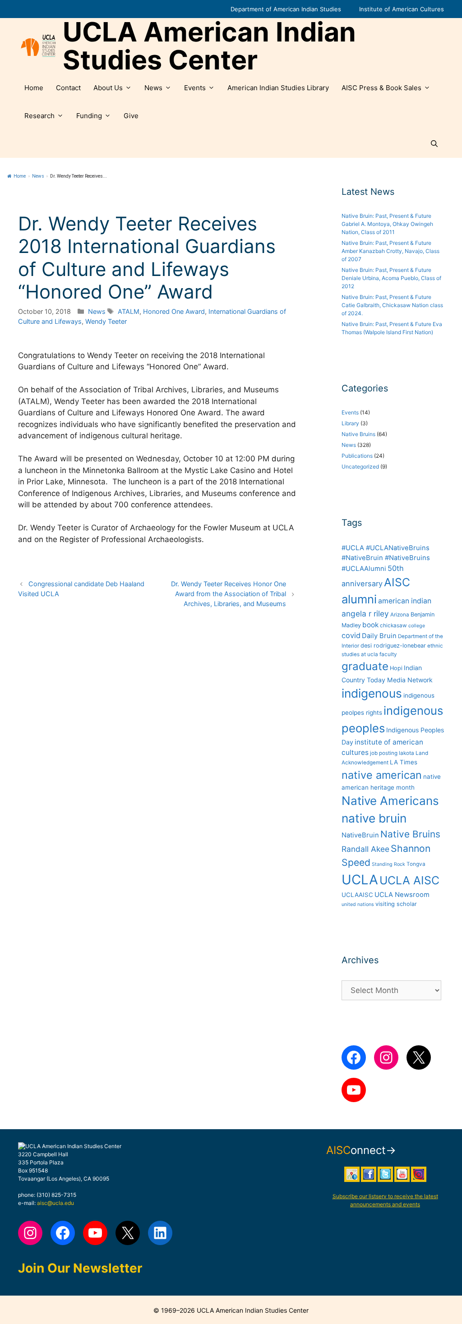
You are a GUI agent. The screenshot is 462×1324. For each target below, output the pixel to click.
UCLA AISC (409, 880)
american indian (404, 601)
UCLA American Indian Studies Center (209, 46)
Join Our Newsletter (80, 1268)
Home (33, 87)
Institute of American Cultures (401, 9)
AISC (397, 582)
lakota (406, 753)
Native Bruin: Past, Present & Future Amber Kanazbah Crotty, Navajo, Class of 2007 (390, 250)
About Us (108, 87)
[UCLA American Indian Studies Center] (38, 46)
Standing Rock (388, 864)
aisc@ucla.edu (55, 1203)
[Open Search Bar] (434, 144)
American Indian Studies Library (278, 87)
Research (39, 115)
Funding (89, 115)
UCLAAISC (357, 894)
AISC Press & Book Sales (381, 87)
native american (382, 775)
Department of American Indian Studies (286, 9)
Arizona (399, 614)
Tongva (416, 864)
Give (131, 115)
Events (195, 87)
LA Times (403, 762)
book (370, 625)
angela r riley (365, 613)
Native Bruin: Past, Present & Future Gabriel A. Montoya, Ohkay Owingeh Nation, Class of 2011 (387, 223)
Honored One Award (174, 311)
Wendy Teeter (106, 321)
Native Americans (390, 801)
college (416, 626)
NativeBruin (360, 835)
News (153, 87)
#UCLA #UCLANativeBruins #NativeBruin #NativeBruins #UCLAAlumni (386, 558)
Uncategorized (360, 466)
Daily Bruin (379, 636)
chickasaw (393, 625)
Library (350, 423)
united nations (358, 904)
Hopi (396, 668)
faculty (388, 654)
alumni (359, 599)
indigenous (372, 693)
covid (351, 635)
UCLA (360, 879)
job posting (383, 753)
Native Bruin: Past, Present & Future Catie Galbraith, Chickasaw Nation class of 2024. (392, 305)
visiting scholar (396, 904)
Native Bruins (358, 434)
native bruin (374, 818)
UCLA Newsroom (402, 895)
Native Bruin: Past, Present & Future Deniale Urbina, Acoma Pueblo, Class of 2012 (391, 278)
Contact (68, 87)
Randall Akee (365, 849)
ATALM (128, 311)
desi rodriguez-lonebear (393, 645)
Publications (357, 455)
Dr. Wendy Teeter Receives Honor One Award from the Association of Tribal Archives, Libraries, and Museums (228, 593)
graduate (365, 666)
